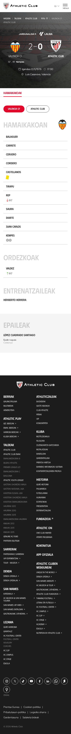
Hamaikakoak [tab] (12, 93)
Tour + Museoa (10, 562)
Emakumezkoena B (11, 458)
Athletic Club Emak (12, 454)
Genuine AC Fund (10, 536)
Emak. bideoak (9, 428)
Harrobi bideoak (11, 432)
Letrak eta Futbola (45, 602)
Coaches (7, 646)
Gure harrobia (10, 627)
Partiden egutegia (11, 540)
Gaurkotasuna (10, 401)
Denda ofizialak (10, 580)
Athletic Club (31, 18)
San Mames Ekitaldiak (13, 609)
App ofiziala (44, 554)
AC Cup (6, 650)
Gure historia (42, 484)
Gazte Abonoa (43, 406)
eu (55, 6)
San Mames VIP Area (12, 605)
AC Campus (8, 654)
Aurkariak (41, 497)
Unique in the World (45, 572)
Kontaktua (43, 545)
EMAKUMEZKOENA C (11, 471)
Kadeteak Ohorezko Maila (15, 497)
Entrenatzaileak (43, 510)
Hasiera (7, 18)
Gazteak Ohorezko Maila (14, 484)
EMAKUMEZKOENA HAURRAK (15, 519)
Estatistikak (41, 501)
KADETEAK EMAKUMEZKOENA (15, 501)
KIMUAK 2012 (8, 523)
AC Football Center (12, 635)
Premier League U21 (11, 467)
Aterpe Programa (44, 537)
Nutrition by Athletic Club (48, 633)
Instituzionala (42, 436)
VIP (37, 418)
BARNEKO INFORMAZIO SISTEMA (49, 466)
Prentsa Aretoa (43, 462)
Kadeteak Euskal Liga (13, 493)
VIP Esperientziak (10, 558)
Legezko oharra (38, 712)
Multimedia (8, 406)
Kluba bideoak (10, 436)
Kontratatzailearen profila (48, 471)
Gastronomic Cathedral (14, 613)
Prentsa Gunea (11, 707)
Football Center (10, 639)
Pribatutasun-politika (14, 712)
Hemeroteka (8, 410)
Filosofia (40, 440)
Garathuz (7, 631)
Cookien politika (31, 707)
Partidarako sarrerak (13, 554)
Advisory (7, 642)
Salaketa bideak (31, 717)
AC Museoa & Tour (44, 585)
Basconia (7, 475)
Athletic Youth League (13, 480)
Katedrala (8, 593)
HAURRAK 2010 (9, 510)
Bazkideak (40, 401)
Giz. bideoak (8, 423)
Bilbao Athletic (10, 463)
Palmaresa (41, 488)
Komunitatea (42, 423)
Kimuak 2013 (8, 527)
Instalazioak (42, 449)
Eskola (6, 663)
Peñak (39, 414)
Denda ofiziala (10, 576)
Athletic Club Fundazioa (47, 594)
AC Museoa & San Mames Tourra (14, 599)
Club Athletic (42, 410)
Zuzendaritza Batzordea (47, 445)
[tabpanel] (35, 229)
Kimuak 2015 (8, 532)
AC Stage (7, 659)
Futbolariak (42, 493)
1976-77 (44, 18)
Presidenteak (42, 506)
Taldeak (17, 18)
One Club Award (43, 532)
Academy (40, 624)
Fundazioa (43, 519)
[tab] (13, 109)
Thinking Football (44, 598)
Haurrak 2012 (9, 506)
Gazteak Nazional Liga (13, 488)
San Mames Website (45, 581)
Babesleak (41, 453)
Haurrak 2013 (9, 514)
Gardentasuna (43, 458)
